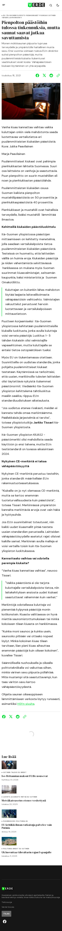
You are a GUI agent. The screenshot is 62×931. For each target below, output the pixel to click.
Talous (14, 772)
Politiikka (20, 821)
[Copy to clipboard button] (57, 75)
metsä (23, 797)
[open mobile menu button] (4, 5)
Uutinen (52, 15)
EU (4, 15)
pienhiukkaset (32, 15)
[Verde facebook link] (5, 921)
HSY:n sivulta (25, 704)
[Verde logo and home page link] (31, 5)
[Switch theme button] (57, 5)
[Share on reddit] (51, 75)
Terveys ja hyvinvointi (12, 17)
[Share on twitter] (44, 75)
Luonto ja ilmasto (11, 797)
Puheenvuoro (9, 821)
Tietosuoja (7, 902)
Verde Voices (8, 907)
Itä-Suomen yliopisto (15, 15)
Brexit (23, 772)
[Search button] (50, 5)
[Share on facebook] (38, 75)
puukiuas (43, 15)
